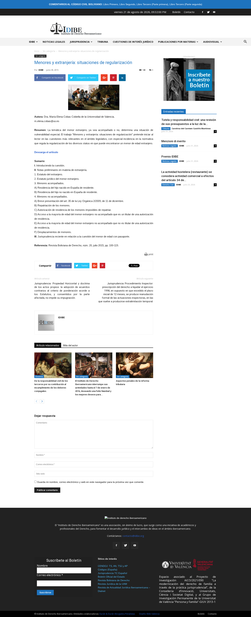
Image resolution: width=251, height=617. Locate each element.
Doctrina (39, 376)
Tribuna (102, 41)
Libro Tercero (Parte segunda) (186, 4)
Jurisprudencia (80, 41)
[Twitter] (208, 12)
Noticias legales (54, 41)
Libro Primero (110, 4)
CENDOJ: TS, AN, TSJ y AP (113, 566)
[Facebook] (202, 12)
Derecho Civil (168, 184)
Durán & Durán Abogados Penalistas (117, 613)
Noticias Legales (169, 146)
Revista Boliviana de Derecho (114, 580)
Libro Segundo (127, 4)
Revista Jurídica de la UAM (112, 584)
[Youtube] (214, 12)
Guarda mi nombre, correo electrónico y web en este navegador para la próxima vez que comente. (90, 482)
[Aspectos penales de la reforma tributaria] (134, 365)
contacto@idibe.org (133, 535)
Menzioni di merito (173, 141)
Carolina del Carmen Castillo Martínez (191, 128)
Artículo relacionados (47, 345)
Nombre (42, 566)
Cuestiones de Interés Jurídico (133, 41)
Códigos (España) (107, 569)
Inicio (36, 51)
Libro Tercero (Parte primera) (152, 4)
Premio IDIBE (169, 156)
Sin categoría (49, 51)
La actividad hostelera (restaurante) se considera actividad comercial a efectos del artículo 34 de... (187, 176)
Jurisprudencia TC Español (112, 573)
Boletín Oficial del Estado (111, 576)
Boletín (176, 12)
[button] (245, 42)
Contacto (189, 12)
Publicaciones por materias (177, 41)
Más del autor (70, 345)
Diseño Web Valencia (149, 613)
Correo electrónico (50, 575)
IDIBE (32, 41)
